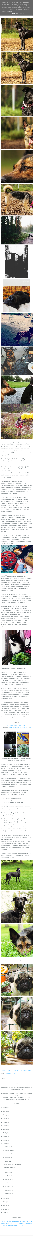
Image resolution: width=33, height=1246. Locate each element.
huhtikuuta (8, 1183)
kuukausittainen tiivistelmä (17, 1222)
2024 (4, 1115)
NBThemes (29, 1236)
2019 (4, 1133)
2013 (4, 1205)
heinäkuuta (8, 1172)
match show (4, 1223)
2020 (4, 1129)
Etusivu (16, 1070)
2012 (4, 1209)
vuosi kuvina (21, 1225)
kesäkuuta (7, 1176)
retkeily (27, 1223)
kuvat (10, 727)
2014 (4, 1202)
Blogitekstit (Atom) (10, 1073)
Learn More (14, 14)
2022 (4, 1122)
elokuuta (7, 1161)
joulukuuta (8, 1146)
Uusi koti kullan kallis (16, 725)
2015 (4, 1198)
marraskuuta (8, 1150)
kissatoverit (4, 1221)
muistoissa (15, 1223)
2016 (4, 1143)
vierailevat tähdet (24, 727)
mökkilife (21, 1223)
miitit (10, 1223)
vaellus (3, 1225)
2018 (4, 1136)
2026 (4, 1108)
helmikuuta (8, 1190)
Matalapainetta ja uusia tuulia (12, 1164)
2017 (4, 1140)
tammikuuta (8, 1193)
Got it (22, 14)
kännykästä (16, 727)
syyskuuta (7, 1157)
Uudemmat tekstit (6, 1070)
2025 (4, 1111)
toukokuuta (8, 1179)
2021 (4, 1125)
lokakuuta (7, 1154)
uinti (30, 1223)
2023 (4, 1118)
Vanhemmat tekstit (26, 1070)
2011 (4, 1212)
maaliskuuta (8, 1186)
